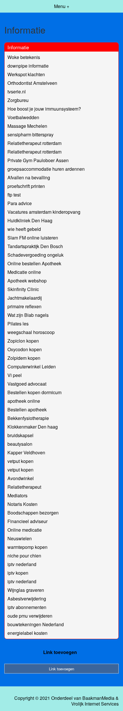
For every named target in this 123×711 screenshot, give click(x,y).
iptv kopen (17, 572)
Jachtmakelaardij (24, 297)
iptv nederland (21, 564)
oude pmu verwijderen (29, 615)
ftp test (14, 194)
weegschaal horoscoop (31, 332)
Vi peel (14, 375)
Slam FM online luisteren (32, 237)
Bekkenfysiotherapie (28, 418)
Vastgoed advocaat (26, 383)
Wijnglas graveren (25, 590)
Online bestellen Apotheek (34, 263)
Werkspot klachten (26, 74)
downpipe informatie (28, 65)
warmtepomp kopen (27, 547)
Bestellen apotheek (27, 409)
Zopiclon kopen (23, 340)
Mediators (17, 495)
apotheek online (23, 401)
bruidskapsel (20, 435)
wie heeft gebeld (24, 229)
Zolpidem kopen (23, 358)
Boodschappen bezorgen (33, 512)
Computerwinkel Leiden (31, 366)
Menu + (61, 6)
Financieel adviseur (27, 521)
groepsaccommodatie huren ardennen (46, 169)
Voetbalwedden (23, 117)
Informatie (18, 47)
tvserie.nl (16, 91)
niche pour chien (24, 555)
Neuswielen (19, 538)
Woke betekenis (23, 57)
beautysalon (19, 444)
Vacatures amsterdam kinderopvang (43, 212)
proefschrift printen (26, 186)
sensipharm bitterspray (30, 134)
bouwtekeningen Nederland (35, 624)
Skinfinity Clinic (23, 289)
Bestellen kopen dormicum (34, 392)
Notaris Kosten (22, 504)
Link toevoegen (60, 652)
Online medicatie (24, 530)
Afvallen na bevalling (28, 177)
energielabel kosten (27, 633)
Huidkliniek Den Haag (29, 220)
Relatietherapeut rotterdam (34, 143)
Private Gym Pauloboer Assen (38, 160)
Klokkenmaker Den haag (32, 426)
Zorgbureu (18, 100)
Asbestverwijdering (26, 598)
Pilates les (18, 323)
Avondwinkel (20, 478)
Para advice (19, 203)
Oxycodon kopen (24, 349)
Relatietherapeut (24, 487)
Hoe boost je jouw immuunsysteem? (44, 108)
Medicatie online (24, 272)
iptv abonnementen (26, 607)
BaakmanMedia (98, 698)
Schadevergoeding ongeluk (35, 255)
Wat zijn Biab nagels (28, 315)
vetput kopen (20, 461)
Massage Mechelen (27, 126)
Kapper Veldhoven (26, 452)
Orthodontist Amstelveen (32, 83)
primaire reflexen (24, 306)
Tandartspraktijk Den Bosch (35, 246)
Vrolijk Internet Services (95, 704)
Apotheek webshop (27, 280)
